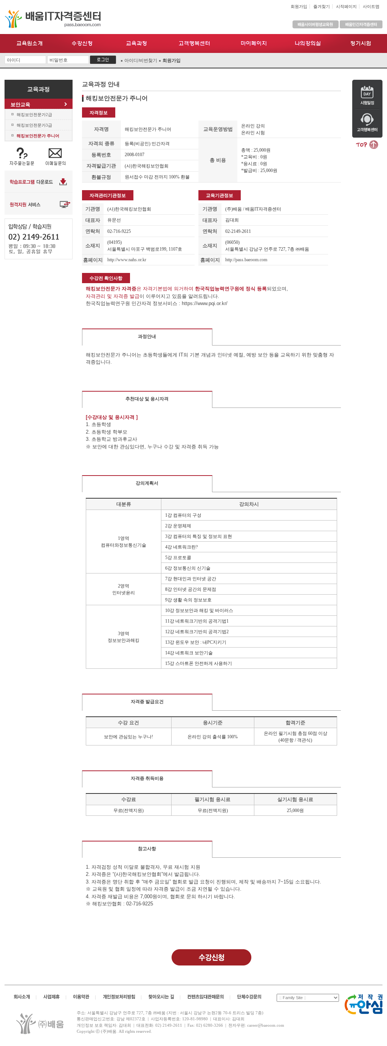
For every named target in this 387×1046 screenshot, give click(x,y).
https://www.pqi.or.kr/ (205, 303)
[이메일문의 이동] (56, 155)
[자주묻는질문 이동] (22, 155)
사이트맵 (371, 6)
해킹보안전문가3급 (34, 125)
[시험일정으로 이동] (367, 93)
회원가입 (299, 6)
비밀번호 (59, 60)
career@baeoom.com (265, 1025)
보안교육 (20, 104)
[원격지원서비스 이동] (39, 203)
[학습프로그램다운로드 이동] (39, 181)
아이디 (13, 60)
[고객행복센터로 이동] (367, 123)
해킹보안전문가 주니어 (38, 135)
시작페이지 (346, 6)
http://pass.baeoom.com (246, 259)
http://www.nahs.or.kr (126, 259)
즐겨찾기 (321, 6)
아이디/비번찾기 (140, 60)
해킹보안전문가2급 (34, 114)
